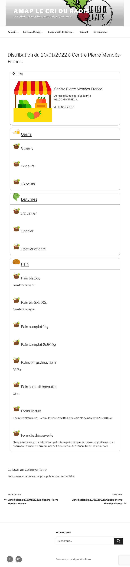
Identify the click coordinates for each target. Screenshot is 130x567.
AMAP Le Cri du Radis (51, 11)
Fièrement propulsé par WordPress (73, 559)
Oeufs (26, 134)
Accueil (12, 32)
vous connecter (31, 476)
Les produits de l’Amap (60, 32)
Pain (25, 264)
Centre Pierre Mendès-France (78, 89)
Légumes (29, 199)
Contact (83, 32)
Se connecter (100, 32)
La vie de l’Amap (31, 32)
